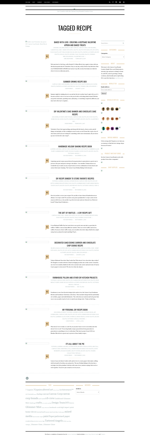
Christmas (73, 149)
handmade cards (55, 407)
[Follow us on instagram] (116, 2)
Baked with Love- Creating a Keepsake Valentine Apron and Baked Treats (75, 44)
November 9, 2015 (80, 355)
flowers (71, 403)
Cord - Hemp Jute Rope (65, 50)
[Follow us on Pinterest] (123, 2)
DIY (91, 50)
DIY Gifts (96, 50)
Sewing (72, 54)
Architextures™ (66, 389)
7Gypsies (55, 181)
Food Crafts (54, 52)
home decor (31, 411)
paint (46, 416)
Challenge (32, 403)
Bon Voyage (68, 117)
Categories (104, 53)
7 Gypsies (29, 390)
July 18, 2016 (80, 287)
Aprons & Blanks (59, 47)
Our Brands (55, 2)
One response (68, 58)
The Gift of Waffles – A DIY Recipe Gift (75, 212)
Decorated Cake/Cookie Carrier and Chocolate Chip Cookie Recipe (75, 244)
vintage (28, 424)
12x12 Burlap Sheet (58, 117)
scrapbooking (30, 421)
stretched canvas (38, 421)
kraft (43, 412)
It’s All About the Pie (75, 343)
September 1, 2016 (80, 219)
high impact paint (67, 407)
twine (64, 421)
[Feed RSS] (109, 2)
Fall (69, 348)
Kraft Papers (76, 351)
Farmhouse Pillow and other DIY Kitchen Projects (75, 277)
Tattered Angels (73, 153)
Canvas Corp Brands (72, 434)
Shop (33, 2)
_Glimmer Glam (36, 424)
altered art (47, 389)
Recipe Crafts (85, 119)
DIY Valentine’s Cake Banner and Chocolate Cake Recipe (75, 113)
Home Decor (70, 52)
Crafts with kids (84, 50)
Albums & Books (55, 149)
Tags (76, 54)
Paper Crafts (64, 119)
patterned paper (62, 416)
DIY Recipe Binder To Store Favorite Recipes (75, 178)
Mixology (89, 84)
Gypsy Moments (45, 407)
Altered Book (73, 181)
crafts (39, 402)
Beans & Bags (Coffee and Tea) (61, 248)
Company (39, 2)
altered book (56, 390)
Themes (92, 54)
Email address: (105, 87)
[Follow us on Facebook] (113, 2)
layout (47, 412)
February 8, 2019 (81, 58)
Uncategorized (68, 56)
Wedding (82, 319)
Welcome (28, 2)
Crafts (75, 50)
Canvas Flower (85, 248)
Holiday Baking (74, 151)
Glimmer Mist (33, 407)
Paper (51, 416)
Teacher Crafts (84, 54)
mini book (52, 412)
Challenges (47, 2)
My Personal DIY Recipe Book (75, 309)
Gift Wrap (62, 52)
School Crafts (64, 54)
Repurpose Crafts (74, 86)
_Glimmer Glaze (49, 424)
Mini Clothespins (60, 412)
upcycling (69, 421)
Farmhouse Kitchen (61, 183)
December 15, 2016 (80, 155)
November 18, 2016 (80, 190)
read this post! (119, 78)
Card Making (91, 47)
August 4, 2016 (80, 254)
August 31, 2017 (80, 88)
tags (43, 421)
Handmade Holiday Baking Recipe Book (75, 146)
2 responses (69, 88)
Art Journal (29, 394)
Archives (78, 388)
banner (35, 394)
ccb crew (49, 398)
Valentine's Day (79, 56)
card (39, 398)
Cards (43, 399)
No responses (68, 155)
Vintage (76, 284)
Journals (73, 316)
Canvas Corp (83, 47)
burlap (39, 394)
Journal (38, 412)
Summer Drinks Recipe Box (75, 81)
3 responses (68, 123)
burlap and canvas (71, 47)
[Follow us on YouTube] (120, 2)
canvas (45, 394)
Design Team (58, 402)
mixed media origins (38, 416)
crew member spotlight (46, 403)
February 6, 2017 (80, 123)
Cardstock (54, 50)
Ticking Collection (84, 217)
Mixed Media (94, 183)
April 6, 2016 (80, 321)
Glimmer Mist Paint (61, 151)
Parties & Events (88, 52)
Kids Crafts (78, 52)
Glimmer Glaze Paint (62, 316)
